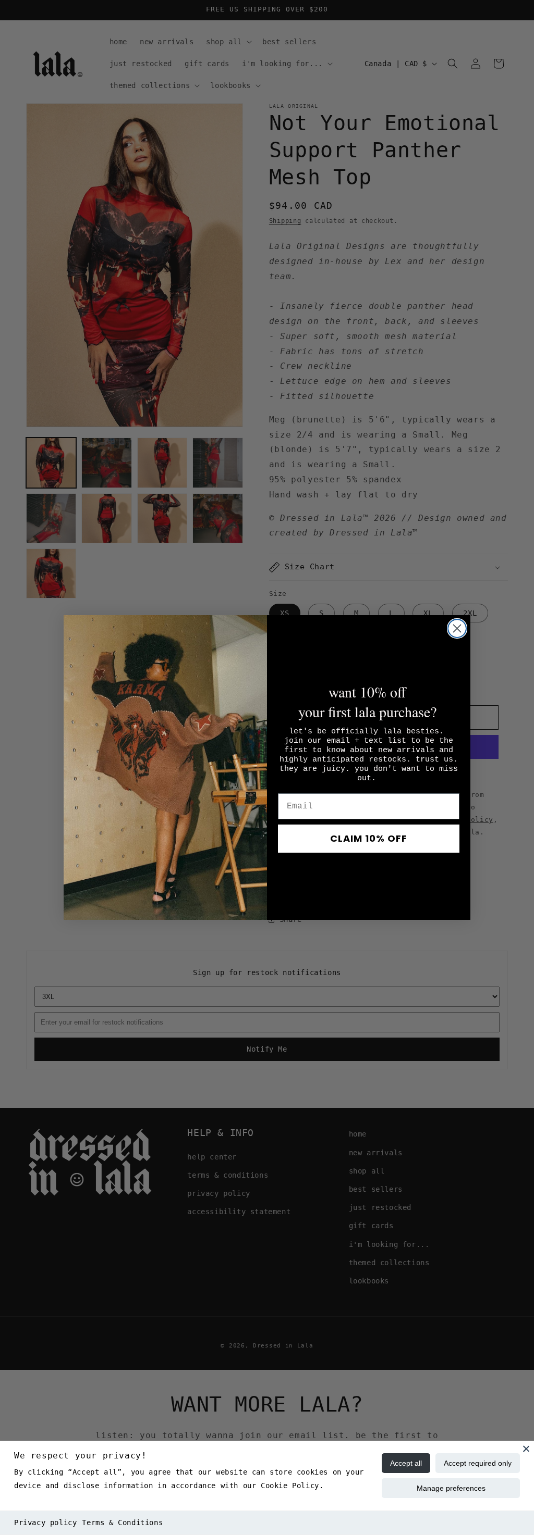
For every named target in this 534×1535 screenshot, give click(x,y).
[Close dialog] (457, 628)
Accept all (406, 1463)
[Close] (526, 1448)
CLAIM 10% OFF (368, 838)
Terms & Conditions (122, 1522)
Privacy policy (45, 1522)
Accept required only (478, 1463)
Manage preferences (451, 1488)
